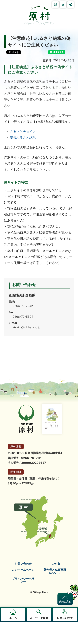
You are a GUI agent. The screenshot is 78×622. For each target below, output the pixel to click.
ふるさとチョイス (23, 131)
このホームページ (23, 569)
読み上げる (70, 4)
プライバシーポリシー (23, 580)
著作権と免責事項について (55, 571)
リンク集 (54, 563)
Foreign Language (55, 4)
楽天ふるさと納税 (23, 137)
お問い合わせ (23, 563)
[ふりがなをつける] (63, 4)
